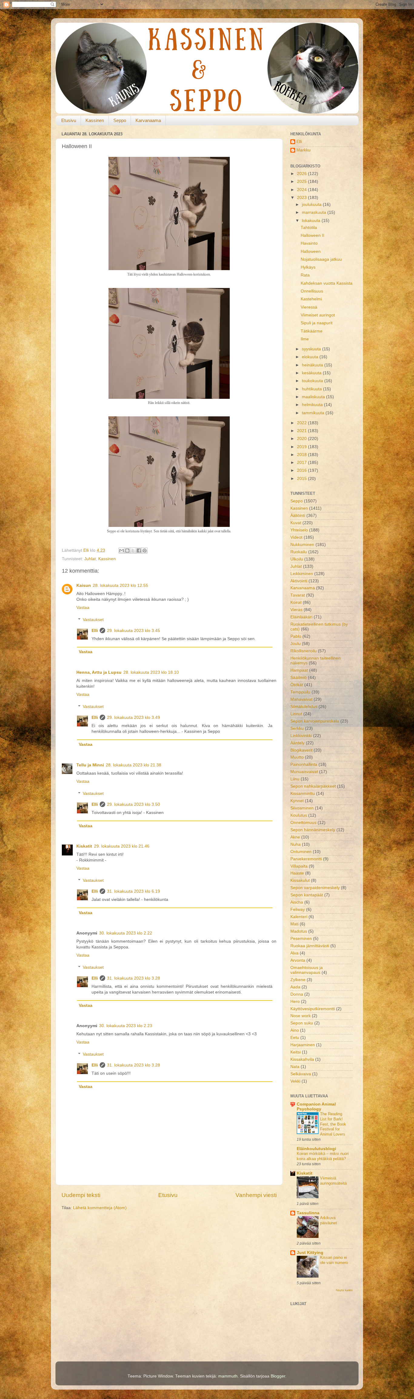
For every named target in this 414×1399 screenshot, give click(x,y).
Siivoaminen (302, 808)
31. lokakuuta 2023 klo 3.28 (133, 978)
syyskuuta (312, 349)
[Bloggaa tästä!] (127, 550)
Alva (294, 953)
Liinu (294, 779)
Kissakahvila (302, 1059)
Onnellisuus (312, 291)
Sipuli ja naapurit (316, 323)
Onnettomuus (303, 822)
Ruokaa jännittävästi (309, 946)
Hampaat (299, 670)
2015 (302, 478)
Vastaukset (93, 619)
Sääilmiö (298, 677)
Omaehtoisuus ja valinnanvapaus (306, 970)
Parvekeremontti (306, 859)
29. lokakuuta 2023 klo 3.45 (133, 630)
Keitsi (295, 1052)
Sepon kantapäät (306, 895)
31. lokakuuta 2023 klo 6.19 (133, 891)
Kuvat (295, 523)
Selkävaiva (300, 1074)
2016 (302, 470)
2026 (302, 173)
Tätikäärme (311, 331)
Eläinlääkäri (301, 617)
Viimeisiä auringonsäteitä (333, 1181)
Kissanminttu (302, 793)
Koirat (296, 602)
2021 (302, 430)
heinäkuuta (313, 365)
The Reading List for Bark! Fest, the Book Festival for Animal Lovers (333, 1124)
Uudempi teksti (81, 1195)
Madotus (298, 931)
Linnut (296, 714)
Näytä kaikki (344, 1290)
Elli (95, 630)
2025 (302, 181)
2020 (302, 438)
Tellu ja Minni (90, 765)
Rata (305, 275)
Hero (295, 1001)
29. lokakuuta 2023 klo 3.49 (133, 717)
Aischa (296, 902)
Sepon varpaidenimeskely (315, 887)
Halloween (311, 251)
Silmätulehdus (303, 706)
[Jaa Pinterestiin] (145, 550)
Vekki (295, 1081)
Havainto (309, 243)
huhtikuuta (312, 389)
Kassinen (94, 120)
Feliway (297, 909)
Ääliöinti (297, 515)
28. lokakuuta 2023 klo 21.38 (133, 765)
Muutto (297, 757)
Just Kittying (310, 1252)
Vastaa (82, 607)
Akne (295, 837)
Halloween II (312, 235)
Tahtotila (309, 227)
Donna (296, 994)
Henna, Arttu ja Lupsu (99, 672)
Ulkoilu (296, 559)
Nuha (295, 844)
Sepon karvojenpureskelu (314, 721)
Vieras (296, 609)
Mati (294, 924)
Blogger (278, 1376)
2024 (302, 189)
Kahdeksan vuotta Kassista (326, 283)
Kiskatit (84, 846)
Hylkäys (308, 267)
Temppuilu (300, 692)
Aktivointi (298, 581)
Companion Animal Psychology (316, 1106)
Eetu (294, 1037)
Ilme (305, 339)
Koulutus (298, 815)
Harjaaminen (302, 1045)
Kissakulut (300, 880)
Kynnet (297, 801)
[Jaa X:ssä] (133, 550)
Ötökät (296, 685)
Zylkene (297, 979)
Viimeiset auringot (318, 315)
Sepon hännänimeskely (312, 830)
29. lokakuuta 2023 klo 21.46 (121, 846)
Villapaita (299, 866)
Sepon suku (301, 1023)
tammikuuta (314, 413)
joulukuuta (312, 204)
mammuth (228, 1376)
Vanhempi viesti (256, 1195)
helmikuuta (313, 404)
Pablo (295, 636)
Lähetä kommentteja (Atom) (100, 1208)
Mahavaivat (301, 699)
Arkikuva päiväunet (328, 1220)
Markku (303, 150)
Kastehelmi (311, 299)
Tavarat (297, 595)
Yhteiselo (299, 530)
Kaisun (83, 585)
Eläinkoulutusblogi (316, 1148)
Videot (296, 537)
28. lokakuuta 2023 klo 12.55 (120, 585)
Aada (295, 987)
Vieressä (309, 307)
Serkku (297, 728)
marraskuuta (314, 212)
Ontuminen (301, 851)
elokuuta (310, 357)
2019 (302, 447)
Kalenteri (298, 916)
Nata (294, 1066)
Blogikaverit (301, 750)
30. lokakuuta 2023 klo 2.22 (125, 933)
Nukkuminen (302, 544)
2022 (302, 423)
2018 (302, 454)
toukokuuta (313, 381)
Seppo (119, 120)
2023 (302, 197)
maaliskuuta (314, 397)
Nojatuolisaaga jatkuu (321, 259)
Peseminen (301, 938)
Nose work (300, 1016)
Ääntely (297, 743)
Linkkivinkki (301, 735)
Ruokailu (298, 552)
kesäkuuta (312, 373)
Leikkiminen (301, 573)
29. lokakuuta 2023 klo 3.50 (133, 804)
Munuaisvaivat (304, 771)
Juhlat (90, 559)
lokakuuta (312, 220)
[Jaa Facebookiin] (139, 550)
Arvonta (297, 960)
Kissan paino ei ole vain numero (334, 1260)
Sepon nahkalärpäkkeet (313, 786)
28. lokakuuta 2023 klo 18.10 (151, 672)
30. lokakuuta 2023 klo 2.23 (125, 1026)
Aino (294, 1030)
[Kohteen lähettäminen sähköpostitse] (122, 550)
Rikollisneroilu (303, 651)
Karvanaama (148, 120)
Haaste (297, 873)
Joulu (295, 643)
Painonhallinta (303, 764)
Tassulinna (308, 1213)
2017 (302, 462)
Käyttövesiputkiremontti (312, 1009)
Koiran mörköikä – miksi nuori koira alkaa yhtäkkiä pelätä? (323, 1156)
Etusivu (68, 120)
